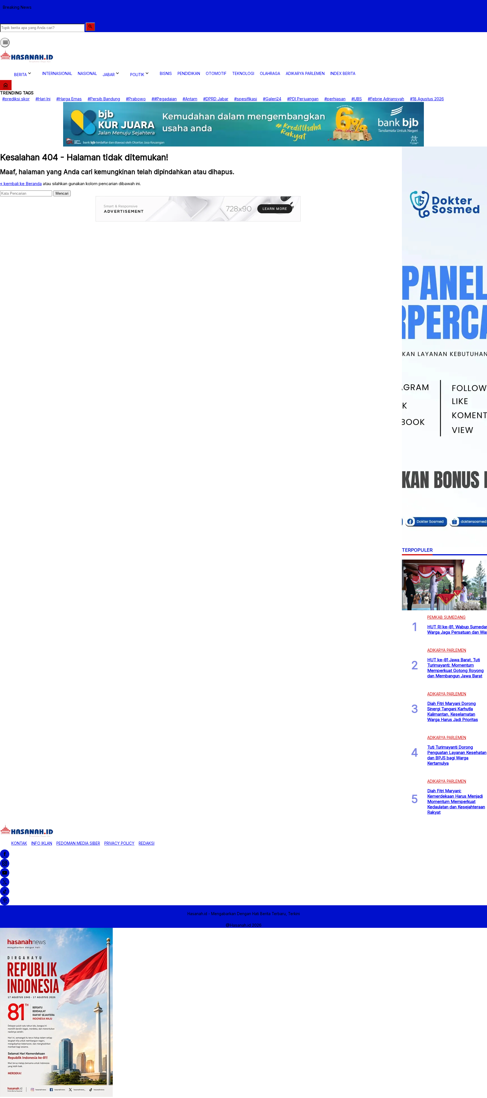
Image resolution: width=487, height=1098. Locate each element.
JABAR (109, 74)
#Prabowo (136, 98)
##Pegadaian (164, 98)
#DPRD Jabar (215, 98)
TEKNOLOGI (243, 73)
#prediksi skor (16, 98)
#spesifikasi (245, 98)
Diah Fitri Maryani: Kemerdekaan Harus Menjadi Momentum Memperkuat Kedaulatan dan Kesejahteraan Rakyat (456, 801)
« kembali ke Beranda (21, 183)
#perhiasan (335, 98)
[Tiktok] (4, 891)
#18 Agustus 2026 (427, 98)
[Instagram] (4, 863)
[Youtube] (4, 872)
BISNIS (166, 73)
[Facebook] (4, 854)
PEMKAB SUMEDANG (446, 617)
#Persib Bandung (104, 98)
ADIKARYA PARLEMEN (305, 73)
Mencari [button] (62, 193)
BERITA (20, 74)
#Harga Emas (69, 98)
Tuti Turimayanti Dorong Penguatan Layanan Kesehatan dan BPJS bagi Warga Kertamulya (456, 755)
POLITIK (137, 74)
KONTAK (19, 843)
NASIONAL (87, 73)
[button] (90, 27)
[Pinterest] (4, 900)
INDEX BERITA (342, 73)
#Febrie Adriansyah (386, 98)
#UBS (356, 98)
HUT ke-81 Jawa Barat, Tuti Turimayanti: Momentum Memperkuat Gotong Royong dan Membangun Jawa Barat (455, 667)
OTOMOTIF (216, 73)
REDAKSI (146, 843)
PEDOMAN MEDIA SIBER (78, 843)
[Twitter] (4, 882)
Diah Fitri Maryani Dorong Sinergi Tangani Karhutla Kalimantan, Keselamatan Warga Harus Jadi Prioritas (452, 711)
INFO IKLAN (41, 843)
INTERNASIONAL (57, 73)
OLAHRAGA (270, 73)
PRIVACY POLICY (119, 843)
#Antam (190, 98)
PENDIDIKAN (189, 73)
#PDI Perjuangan (302, 98)
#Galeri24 (272, 98)
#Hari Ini (43, 98)
